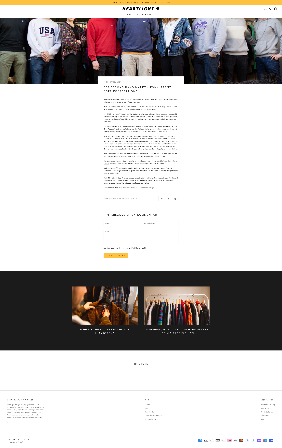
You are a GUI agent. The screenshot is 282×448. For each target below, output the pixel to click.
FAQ (146, 408)
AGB (262, 419)
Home (128, 15)
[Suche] (270, 9)
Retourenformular (151, 419)
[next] (210, 370)
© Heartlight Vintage (19, 439)
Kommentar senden (116, 255)
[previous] (71, 370)
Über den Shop (150, 412)
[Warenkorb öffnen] (275, 9)
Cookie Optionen (267, 412)
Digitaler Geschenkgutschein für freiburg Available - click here (141, 2)
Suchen (147, 405)
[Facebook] (8, 422)
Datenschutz (265, 408)
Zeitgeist (134, 188)
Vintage (146, 188)
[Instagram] (13, 422)
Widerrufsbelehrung (268, 405)
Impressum (265, 415)
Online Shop (114, 173)
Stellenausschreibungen (153, 415)
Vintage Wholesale (146, 15)
